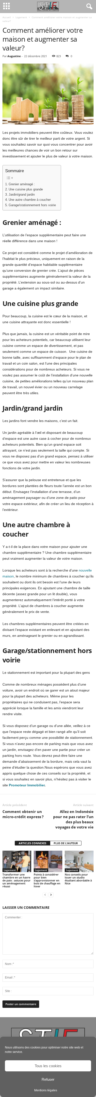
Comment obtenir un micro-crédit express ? (23, 814)
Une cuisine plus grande (26, 189)
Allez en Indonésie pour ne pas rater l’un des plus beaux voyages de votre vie (73, 819)
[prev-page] (45, 894)
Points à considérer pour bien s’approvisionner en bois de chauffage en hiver (47, 880)
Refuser (48, 1079)
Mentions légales (45, 1090)
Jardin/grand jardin (22, 194)
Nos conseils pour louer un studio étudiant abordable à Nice (78, 879)
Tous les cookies (48, 1066)
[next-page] (50, 894)
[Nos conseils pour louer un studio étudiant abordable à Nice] (79, 861)
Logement (21, 17)
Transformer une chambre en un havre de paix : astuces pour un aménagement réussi (16, 880)
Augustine (14, 56)
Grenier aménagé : (22, 184)
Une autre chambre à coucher (30, 200)
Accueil (6, 17)
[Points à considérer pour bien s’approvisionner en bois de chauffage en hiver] (48, 861)
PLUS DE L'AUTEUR (66, 843)
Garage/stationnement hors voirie (32, 205)
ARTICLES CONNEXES (32, 843)
